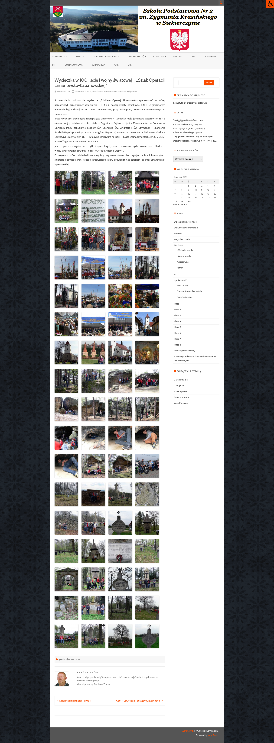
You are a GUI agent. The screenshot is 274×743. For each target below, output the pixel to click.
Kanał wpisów (180, 391)
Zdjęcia (80, 56)
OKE (116, 64)
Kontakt (178, 56)
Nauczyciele (182, 285)
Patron (180, 267)
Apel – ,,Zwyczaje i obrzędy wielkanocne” (138, 700)
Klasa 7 (177, 338)
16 (189, 194)
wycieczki (75, 659)
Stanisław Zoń (64, 91)
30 (189, 201)
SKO (194, 56)
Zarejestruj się (181, 379)
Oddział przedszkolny (184, 350)
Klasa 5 (177, 327)
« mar (176, 204)
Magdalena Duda (182, 239)
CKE (129, 64)
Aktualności (59, 56)
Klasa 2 (177, 309)
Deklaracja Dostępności (185, 221)
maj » (184, 204)
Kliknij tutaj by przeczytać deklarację (190, 102)
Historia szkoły (184, 255)
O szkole (158, 56)
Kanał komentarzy (183, 397)
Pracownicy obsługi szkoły (189, 291)
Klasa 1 (177, 303)
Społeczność (136, 56)
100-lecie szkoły (185, 250)
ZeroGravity (188, 730)
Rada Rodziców (184, 296)
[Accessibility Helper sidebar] (270, 4)
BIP (53, 64)
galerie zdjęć (64, 659)
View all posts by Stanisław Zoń (93, 684)
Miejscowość (183, 261)
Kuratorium (98, 64)
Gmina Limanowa (73, 64)
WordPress (213, 735)
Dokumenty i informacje (106, 56)
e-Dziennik (211, 56)
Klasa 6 (177, 333)
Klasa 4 (177, 321)
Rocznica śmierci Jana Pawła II (74, 700)
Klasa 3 (177, 315)
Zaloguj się (179, 385)
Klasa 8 (177, 344)
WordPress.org (181, 403)
